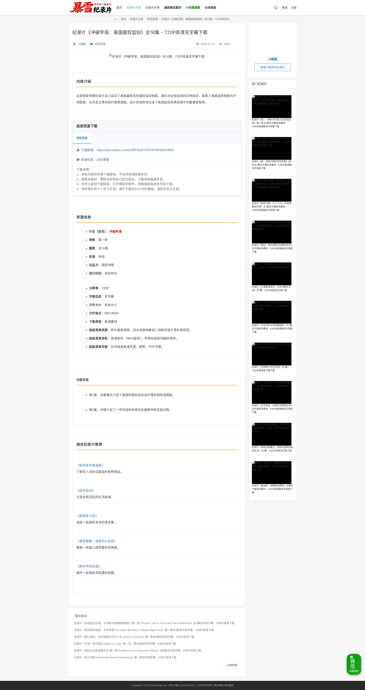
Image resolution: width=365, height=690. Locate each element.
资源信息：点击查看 (94, 159)
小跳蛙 (82, 43)
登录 (285, 7)
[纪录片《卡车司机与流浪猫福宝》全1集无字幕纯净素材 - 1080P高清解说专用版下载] (272, 312)
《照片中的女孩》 (89, 566)
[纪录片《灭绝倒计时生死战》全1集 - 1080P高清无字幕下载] (272, 354)
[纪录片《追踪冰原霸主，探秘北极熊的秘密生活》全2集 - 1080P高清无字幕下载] (272, 434)
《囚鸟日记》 (85, 490)
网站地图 (218, 685)
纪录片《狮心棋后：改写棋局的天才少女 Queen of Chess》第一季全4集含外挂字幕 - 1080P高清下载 (134, 636)
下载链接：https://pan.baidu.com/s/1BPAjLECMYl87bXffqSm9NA (126, 150)
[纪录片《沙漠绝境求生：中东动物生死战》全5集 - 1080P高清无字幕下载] (272, 273)
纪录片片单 (152, 7)
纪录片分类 (134, 7)
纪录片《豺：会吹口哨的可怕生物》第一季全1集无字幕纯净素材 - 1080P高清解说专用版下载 (272, 165)
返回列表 (232, 665)
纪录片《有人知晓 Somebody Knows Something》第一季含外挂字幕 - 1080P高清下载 (125, 657)
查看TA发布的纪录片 (272, 67)
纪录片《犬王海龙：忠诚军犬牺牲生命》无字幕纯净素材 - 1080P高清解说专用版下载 (272, 409)
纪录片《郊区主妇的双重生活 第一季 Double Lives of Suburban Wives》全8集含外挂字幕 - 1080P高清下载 (137, 650)
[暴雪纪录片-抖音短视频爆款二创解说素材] (93, 14)
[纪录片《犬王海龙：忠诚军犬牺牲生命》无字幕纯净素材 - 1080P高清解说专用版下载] (272, 392)
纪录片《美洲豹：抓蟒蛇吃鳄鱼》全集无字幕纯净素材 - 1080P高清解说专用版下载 (272, 489)
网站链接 (229, 685)
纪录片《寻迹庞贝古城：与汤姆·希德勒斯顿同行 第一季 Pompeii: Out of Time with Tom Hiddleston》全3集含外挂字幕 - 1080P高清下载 (154, 623)
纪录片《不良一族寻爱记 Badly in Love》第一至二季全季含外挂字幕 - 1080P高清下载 (125, 643)
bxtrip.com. (161, 685)
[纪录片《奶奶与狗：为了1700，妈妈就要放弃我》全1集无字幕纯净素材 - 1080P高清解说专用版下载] (272, 190)
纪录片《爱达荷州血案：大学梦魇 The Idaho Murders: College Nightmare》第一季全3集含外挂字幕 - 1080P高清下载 (144, 629)
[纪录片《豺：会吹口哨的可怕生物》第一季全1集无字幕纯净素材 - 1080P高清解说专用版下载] (272, 148)
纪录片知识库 (205, 685)
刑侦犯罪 (152, 19)
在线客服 (210, 7)
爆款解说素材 (172, 7)
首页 (119, 7)
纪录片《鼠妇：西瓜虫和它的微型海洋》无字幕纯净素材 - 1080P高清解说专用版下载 (272, 248)
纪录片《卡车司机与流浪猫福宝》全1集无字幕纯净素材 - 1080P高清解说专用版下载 (272, 329)
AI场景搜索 (193, 7)
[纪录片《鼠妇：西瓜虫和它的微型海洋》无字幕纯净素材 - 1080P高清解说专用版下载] (272, 232)
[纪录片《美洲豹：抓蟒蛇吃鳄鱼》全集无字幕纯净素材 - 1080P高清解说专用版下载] (272, 472)
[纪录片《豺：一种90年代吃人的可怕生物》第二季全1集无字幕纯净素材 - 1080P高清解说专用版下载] (272, 106)
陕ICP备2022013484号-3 (182, 685)
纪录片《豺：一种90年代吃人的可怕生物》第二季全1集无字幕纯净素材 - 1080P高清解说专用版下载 (271, 123)
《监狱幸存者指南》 (90, 465)
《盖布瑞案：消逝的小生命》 (96, 541)
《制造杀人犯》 (87, 515)
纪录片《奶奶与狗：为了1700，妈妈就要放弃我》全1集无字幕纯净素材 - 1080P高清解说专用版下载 (271, 207)
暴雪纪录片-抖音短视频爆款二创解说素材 (115, 19)
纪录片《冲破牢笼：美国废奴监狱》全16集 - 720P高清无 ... (197, 19)
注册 (294, 7)
